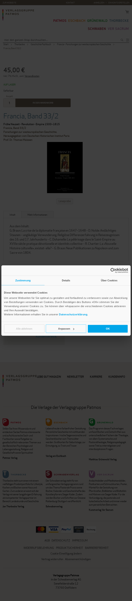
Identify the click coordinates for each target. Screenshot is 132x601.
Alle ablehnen (24, 328)
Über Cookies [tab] (109, 280)
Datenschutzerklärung (73, 314)
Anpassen (64, 328)
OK (108, 328)
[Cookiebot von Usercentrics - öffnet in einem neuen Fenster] (113, 270)
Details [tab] (66, 280)
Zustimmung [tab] (23, 280)
